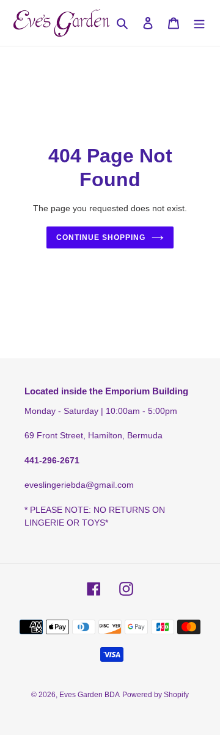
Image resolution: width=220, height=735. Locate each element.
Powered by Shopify (155, 694)
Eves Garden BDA (89, 694)
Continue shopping (100, 237)
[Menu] (199, 23)
